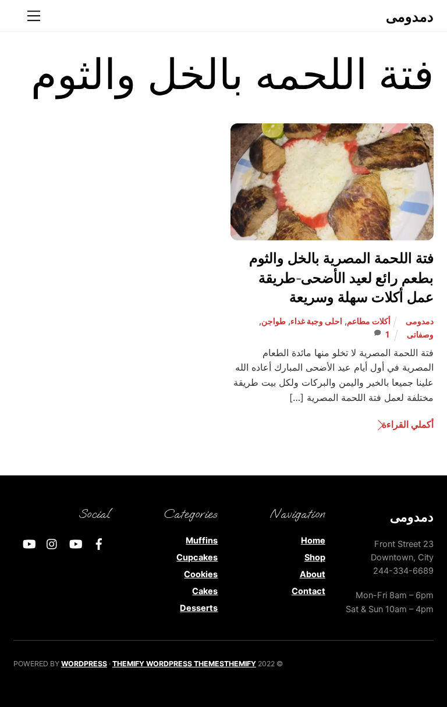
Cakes (205, 591)
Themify (240, 663)
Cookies (201, 574)
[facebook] (99, 543)
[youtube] (75, 543)
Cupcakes (197, 557)
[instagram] (52, 543)
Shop (314, 557)
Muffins (202, 540)
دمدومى (420, 321)
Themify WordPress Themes (168, 663)
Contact (308, 591)
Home (313, 540)
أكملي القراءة (408, 424)
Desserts (199, 608)
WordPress (84, 663)
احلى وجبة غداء (316, 321)
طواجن (273, 321)
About (312, 574)
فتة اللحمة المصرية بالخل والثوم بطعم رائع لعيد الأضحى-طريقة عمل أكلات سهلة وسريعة (341, 278)
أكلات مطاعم (369, 321)
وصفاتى (420, 334)
